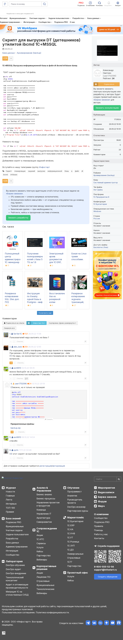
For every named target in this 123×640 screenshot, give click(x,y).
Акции (40, 535)
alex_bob (18, 347)
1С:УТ (70, 537)
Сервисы (41, 543)
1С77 (69, 562)
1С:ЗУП (71, 545)
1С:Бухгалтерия (75, 521)
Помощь (98, 530)
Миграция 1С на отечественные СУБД (17, 593)
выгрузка (41, 171)
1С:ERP (70, 525)
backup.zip (16, 428)
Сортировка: (62, 323)
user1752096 (21, 383)
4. (11, 383)
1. (10, 334)
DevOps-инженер (76, 507)
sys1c (16, 450)
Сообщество (12, 555)
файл (77, 171)
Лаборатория (14, 561)
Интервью (11, 503)
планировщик (19, 171)
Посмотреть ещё (45, 313)
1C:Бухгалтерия (100, 204)
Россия (96, 218)
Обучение (73, 487)
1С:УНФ (71, 533)
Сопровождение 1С (47, 530)
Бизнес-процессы (46, 498)
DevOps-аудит (13, 569)
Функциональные (15, 526)
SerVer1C (17, 334)
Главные (10, 495)
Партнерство (44, 555)
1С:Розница (73, 541)
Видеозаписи (106, 492)
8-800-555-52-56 (104, 566)
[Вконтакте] (94, 623)
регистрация (45, 466)
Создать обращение (107, 576)
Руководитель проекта (74, 501)
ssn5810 (17, 368)
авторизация (58, 466)
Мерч (101, 506)
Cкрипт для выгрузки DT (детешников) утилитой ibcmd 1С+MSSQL (41, 42)
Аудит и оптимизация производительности (17, 586)
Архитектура (43, 518)
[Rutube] (118, 623)
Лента (9, 499)
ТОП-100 (10, 508)
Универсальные (75, 554)
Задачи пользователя (17, 534)
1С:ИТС (40, 539)
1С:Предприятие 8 (101, 197)
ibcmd (5, 175)
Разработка (12, 538)
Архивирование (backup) (104, 175)
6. (10, 450)
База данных (12, 542)
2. (10, 347)
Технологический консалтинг (15, 579)
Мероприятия (106, 487)
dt (82, 171)
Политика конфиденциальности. (52, 612)
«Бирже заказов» (14, 193)
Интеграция (12, 550)
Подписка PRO (13, 522)
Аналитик (72, 495)
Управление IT (44, 513)
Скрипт (9, 171)
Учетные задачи (14, 530)
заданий (31, 171)
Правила (98, 526)
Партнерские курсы (77, 511)
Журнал (11, 487)
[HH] (100, 623)
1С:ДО (70, 549)
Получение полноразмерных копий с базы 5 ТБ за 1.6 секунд (36, 259)
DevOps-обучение (15, 565)
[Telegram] (88, 623)
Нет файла (98, 190)
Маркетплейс (75, 517)
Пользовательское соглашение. (18, 612)
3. (10, 368)
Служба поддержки (109, 546)
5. (10, 437)
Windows (97, 211)
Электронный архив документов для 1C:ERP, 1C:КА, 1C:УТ (56, 259)
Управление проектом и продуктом (48, 504)
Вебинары (42, 559)
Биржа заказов (107, 496)
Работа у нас (101, 534)
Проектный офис (77, 572)
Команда (41, 509)
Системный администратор (105, 182)
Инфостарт (44, 167)
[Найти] (118, 479)
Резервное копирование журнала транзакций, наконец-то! (78, 299)
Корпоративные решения (46, 568)
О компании (101, 514)
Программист (74, 491)
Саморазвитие (44, 522)
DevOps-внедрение (16, 573)
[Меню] (4, 4)
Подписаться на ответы (15, 323)
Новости (10, 491)
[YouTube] (112, 623)
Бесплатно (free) (100, 247)
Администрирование (17, 546)
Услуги (40, 547)
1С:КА (70, 529)
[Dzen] (106, 623)
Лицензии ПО (43, 577)
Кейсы (40, 551)
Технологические (45, 589)
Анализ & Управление (44, 489)
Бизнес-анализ (44, 494)
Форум (102, 501)
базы (67, 171)
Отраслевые (43, 581)
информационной (55, 171)
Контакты (99, 538)
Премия (10, 512)
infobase (13, 175)
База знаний (13, 518)
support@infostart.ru (105, 569)
